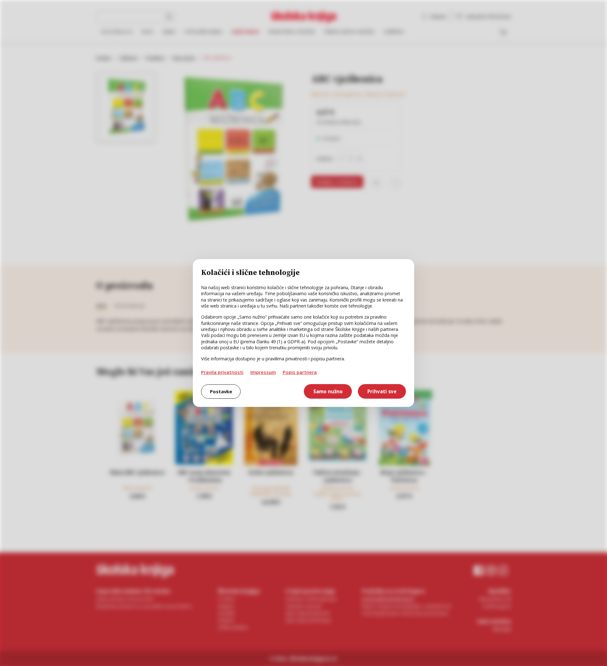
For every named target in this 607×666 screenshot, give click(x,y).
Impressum (263, 372)
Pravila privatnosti (222, 372)
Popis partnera (300, 372)
